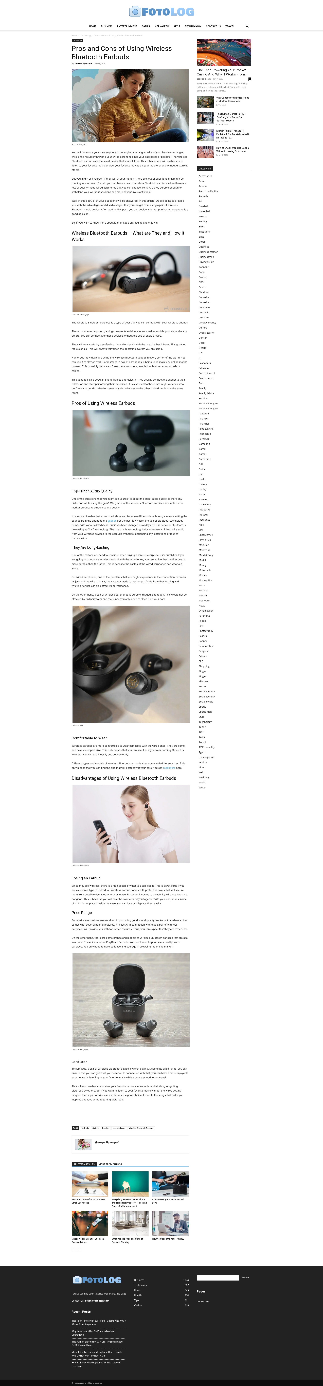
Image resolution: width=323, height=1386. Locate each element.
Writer (202, 787)
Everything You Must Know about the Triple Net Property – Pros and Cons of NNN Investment (129, 1202)
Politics (203, 635)
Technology (193, 26)
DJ (200, 358)
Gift (201, 464)
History (203, 484)
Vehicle (203, 762)
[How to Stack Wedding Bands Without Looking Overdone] (205, 152)
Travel (229, 26)
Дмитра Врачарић (83, 63)
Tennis (202, 726)
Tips (201, 732)
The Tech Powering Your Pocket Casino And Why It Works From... (222, 72)
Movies (203, 575)
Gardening (205, 459)
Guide (202, 469)
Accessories (205, 176)
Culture (203, 327)
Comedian (204, 297)
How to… (203, 499)
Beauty (203, 216)
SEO (201, 661)
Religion (203, 651)
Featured (204, 413)
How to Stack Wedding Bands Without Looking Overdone (96, 1364)
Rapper (203, 641)
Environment (206, 378)
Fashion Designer (208, 403)
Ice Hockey (205, 504)
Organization (206, 610)
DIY (201, 352)
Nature (203, 595)
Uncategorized (207, 757)
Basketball (204, 211)
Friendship (205, 433)
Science (203, 656)
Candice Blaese (204, 78)
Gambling (204, 443)
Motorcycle (205, 570)
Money (202, 565)
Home (92, 26)
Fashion (203, 398)
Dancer (203, 337)
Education (204, 368)
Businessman (206, 256)
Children (204, 292)
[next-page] (79, 1249)
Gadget (95, 1128)
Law (201, 529)
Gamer (202, 448)
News (202, 605)
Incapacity (204, 509)
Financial (204, 423)
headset (105, 1128)
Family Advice (206, 393)
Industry (203, 514)
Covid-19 (204, 317)
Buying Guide (206, 261)
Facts (202, 383)
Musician (204, 590)
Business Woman (208, 251)
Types (202, 752)
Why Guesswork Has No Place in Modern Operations (93, 1333)
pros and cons (119, 1128)
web (201, 772)
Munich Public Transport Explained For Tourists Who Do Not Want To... (233, 134)
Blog (201, 236)
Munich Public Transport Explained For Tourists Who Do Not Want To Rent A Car (97, 1354)
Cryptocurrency (207, 322)
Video (202, 767)
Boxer (202, 241)
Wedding (204, 777)
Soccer (202, 686)
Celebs (202, 287)
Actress (203, 186)
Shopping (204, 666)
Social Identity (207, 691)
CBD (201, 282)
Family (202, 388)
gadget (112, 520)
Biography (204, 231)
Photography (206, 630)
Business (106, 26)
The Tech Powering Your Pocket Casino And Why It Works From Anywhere (99, 1322)
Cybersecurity (206, 332)
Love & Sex (205, 539)
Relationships (206, 646)
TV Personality (207, 747)
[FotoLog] (161, 11)
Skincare (203, 681)
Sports (202, 706)
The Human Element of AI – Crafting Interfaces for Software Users (231, 117)
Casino (202, 277)
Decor (202, 342)
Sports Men (205, 711)
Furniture (204, 438)
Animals (203, 196)
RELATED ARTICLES (84, 1164)
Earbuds (85, 1128)
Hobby (202, 489)
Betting (203, 221)
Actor (202, 181)
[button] (247, 26)
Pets (201, 625)
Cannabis (204, 267)
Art (200, 201)
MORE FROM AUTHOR (110, 1164)
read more (169, 767)
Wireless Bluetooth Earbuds (141, 1128)
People (202, 620)
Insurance (204, 519)
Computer (204, 307)
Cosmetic (204, 312)
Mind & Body (206, 555)
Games (146, 26)
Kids (201, 524)
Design (203, 347)
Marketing (204, 550)
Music (202, 585)
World (202, 782)
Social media (206, 701)
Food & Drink (206, 428)
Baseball (203, 206)
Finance (203, 418)
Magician (204, 545)
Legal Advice (206, 534)
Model (202, 560)
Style (176, 26)
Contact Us (213, 26)
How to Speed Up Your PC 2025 (168, 1239)
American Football (209, 191)
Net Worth (162, 26)
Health (202, 479)
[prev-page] (74, 1249)
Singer (202, 671)
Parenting (204, 615)
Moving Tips (205, 580)
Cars (201, 272)
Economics (205, 363)
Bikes (202, 226)
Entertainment (127, 26)
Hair (201, 474)
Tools (202, 737)
